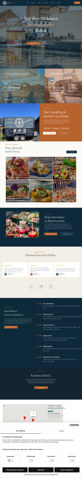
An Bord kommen (8, 99)
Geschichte (52, 2)
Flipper (39, 2)
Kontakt (58, 2)
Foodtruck (45, 2)
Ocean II (33, 2)
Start (28, 2)
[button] (71, 152)
